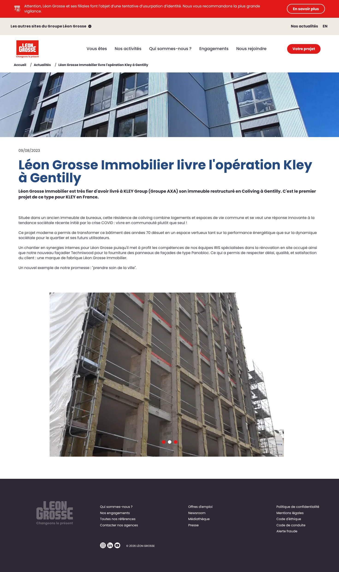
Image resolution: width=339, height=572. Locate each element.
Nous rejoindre (251, 49)
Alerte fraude (287, 531)
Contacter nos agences (119, 525)
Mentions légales (290, 513)
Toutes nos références (118, 519)
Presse (193, 525)
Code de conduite (291, 525)
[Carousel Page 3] (175, 442)
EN (325, 26)
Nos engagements (115, 513)
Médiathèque (199, 519)
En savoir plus (306, 9)
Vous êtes (96, 49)
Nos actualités (304, 26)
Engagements (214, 49)
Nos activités (128, 49)
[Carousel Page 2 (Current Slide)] (169, 442)
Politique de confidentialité (298, 506)
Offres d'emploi (200, 506)
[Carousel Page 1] (163, 442)
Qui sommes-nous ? (170, 49)
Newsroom (196, 513)
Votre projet (304, 48)
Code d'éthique (289, 519)
